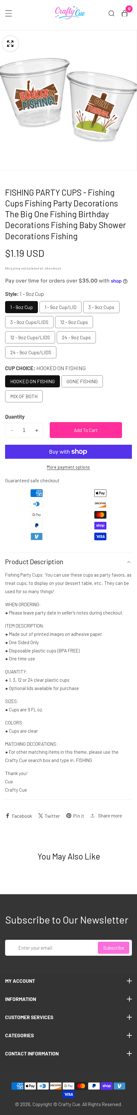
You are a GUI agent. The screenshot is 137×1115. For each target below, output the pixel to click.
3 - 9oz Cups (101, 307)
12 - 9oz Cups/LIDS (30, 337)
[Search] (111, 13)
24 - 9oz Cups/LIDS (30, 352)
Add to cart (86, 430)
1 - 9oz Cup (21, 307)
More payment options (68, 467)
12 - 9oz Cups (74, 322)
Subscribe (113, 948)
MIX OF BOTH (24, 396)
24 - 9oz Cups (76, 337)
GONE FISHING (82, 381)
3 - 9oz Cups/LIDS (29, 322)
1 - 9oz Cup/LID (60, 307)
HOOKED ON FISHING (32, 381)
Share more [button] (110, 815)
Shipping (12, 268)
